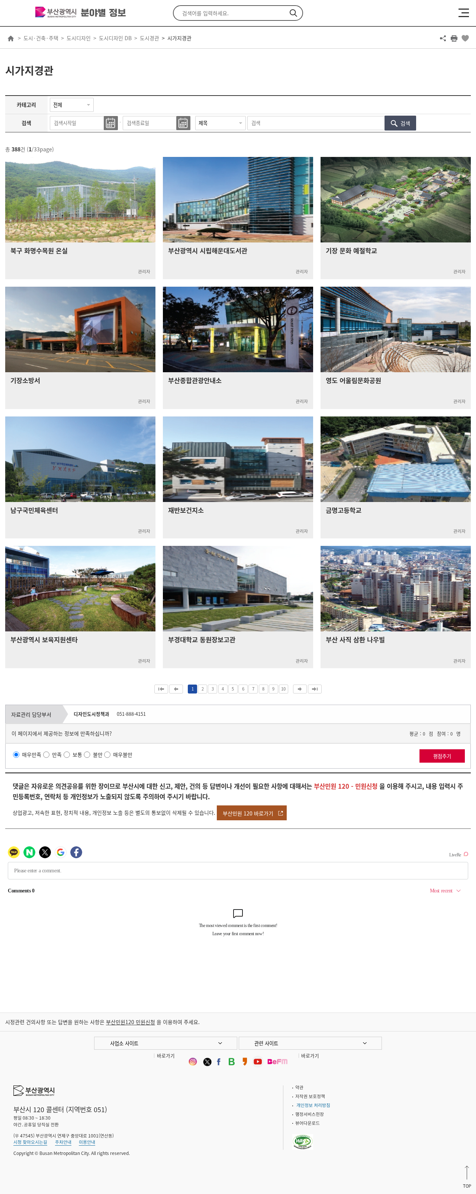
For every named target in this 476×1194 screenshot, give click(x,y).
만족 (57, 755)
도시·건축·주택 (40, 38)
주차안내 (63, 1142)
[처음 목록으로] (161, 689)
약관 (299, 1087)
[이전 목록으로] (176, 689)
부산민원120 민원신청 (130, 1022)
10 (283, 689)
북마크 (465, 38)
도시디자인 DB (115, 38)
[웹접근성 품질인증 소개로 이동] (302, 1137)
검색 (293, 13)
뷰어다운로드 (307, 1123)
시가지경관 (179, 38)
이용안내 (87, 1142)
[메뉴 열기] (463, 12)
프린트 (454, 38)
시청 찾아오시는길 (30, 1142)
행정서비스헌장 (309, 1114)
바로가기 (166, 1055)
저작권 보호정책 (310, 1096)
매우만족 (31, 755)
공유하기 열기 (442, 38)
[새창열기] (192, 1061)
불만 (98, 755)
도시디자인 (79, 38)
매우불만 (122, 755)
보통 (77, 755)
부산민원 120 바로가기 (248, 813)
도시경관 (149, 38)
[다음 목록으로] (300, 689)
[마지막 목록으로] (315, 689)
